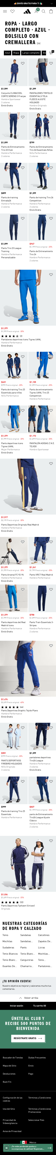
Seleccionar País (36, 1120)
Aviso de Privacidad (12, 1131)
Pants (23, 947)
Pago (30, 1074)
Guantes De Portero (8, 966)
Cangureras (26, 960)
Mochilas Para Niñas (44, 954)
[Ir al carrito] (51, 11)
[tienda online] (27, 12)
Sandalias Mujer (25, 941)
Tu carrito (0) (39, 1006)
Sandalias (25, 935)
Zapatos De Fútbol (44, 941)
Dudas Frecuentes (37, 1058)
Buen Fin (7, 1082)
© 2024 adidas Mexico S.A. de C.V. (28, 1151)
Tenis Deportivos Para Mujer (44, 960)
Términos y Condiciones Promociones (39, 1110)
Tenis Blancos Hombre (28, 954)
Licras (41, 947)
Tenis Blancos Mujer (10, 960)
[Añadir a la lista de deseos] (22, 64)
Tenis (5, 935)
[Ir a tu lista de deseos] (12, 11)
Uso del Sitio (9, 1109)
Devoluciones (9, 1074)
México (32, 1142)
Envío (30, 1066)
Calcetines (43, 935)
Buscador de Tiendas (13, 1058)
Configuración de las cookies (12, 1099)
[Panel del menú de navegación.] (5, 11)
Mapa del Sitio (9, 1066)
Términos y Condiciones (39, 1098)
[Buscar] (43, 11)
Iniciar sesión (16, 1006)
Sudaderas (8, 947)
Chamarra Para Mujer (26, 966)
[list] (23, 52)
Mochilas (7, 941)
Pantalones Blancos (44, 966)
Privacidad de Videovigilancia (10, 1121)
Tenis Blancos (10, 954)
